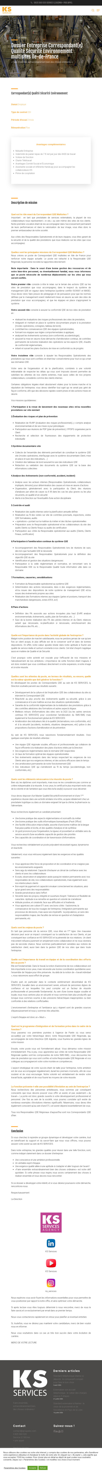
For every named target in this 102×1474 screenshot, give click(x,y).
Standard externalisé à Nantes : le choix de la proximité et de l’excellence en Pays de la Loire (68, 1406)
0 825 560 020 (20, 1434)
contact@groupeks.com (24, 1431)
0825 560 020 (40, 2)
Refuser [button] (43, 1468)
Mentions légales (21, 1448)
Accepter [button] (32, 1468)
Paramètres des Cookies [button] (15, 1468)
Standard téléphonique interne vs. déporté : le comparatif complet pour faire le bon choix (68, 1379)
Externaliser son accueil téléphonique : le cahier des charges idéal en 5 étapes (70, 1392)
